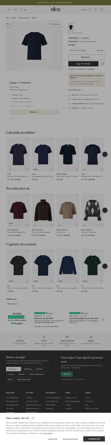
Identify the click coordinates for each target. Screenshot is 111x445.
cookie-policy (47, 433)
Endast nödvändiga (70, 439)
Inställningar (53, 439)
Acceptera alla (94, 439)
